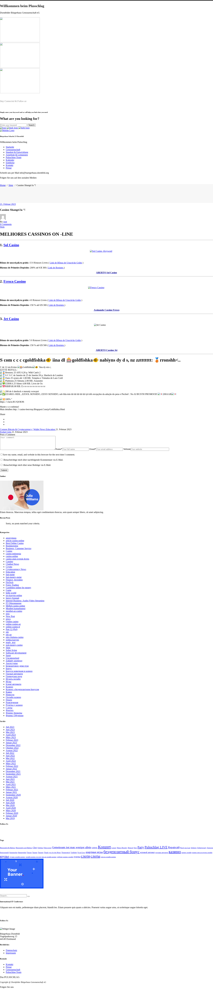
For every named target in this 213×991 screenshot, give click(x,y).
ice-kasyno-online (14, 595)
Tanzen (29, 852)
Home (3, 185)
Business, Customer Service (18, 548)
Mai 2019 (10, 818)
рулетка (77, 857)
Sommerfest (13, 852)
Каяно (9, 692)
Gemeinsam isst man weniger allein (71, 847)
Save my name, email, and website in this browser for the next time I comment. (39, 454)
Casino (9, 551)
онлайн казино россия (33, 857)
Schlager (194, 848)
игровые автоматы (161, 852)
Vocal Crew (81, 852)
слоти (85, 856)
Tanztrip (40, 852)
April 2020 (11, 808)
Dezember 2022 (13, 745)
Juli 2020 (10, 800)
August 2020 (12, 797)
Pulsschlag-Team (13, 972)
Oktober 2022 (12, 748)
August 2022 (12, 750)
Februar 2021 (12, 789)
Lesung (113, 848)
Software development (16, 653)
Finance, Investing (14, 580)
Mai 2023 (10, 732)
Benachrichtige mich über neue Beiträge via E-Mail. (27, 465)
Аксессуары (12, 663)
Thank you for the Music (52, 852)
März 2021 (11, 787)
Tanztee (34, 852)
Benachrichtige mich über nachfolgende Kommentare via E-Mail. (33, 460)
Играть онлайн (13, 679)
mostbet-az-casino (14, 611)
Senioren (210, 848)
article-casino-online (15, 540)
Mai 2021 (10, 782)
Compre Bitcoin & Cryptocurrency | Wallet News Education (28, 429)
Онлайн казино (13, 697)
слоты (95, 856)
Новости (10, 694)
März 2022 (11, 763)
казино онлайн (187, 852)
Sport (8, 655)
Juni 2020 (10, 802)
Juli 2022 (10, 753)
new (8, 613)
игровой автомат (147, 852)
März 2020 (11, 810)
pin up (9, 634)
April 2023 (11, 735)
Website (127, 449)
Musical (130, 848)
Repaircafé (174, 847)
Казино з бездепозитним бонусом (22, 689)
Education (10, 572)
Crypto (9, 566)
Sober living (11, 650)
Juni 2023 (10, 729)
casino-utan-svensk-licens (17, 559)
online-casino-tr (13, 627)
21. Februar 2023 (8, 204)
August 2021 (12, 776)
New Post (10, 616)
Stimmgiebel (22, 852)
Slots (11, 185)
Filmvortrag (48, 848)
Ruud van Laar (185, 848)
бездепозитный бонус (121, 852)
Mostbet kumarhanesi (15, 608)
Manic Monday (122, 848)
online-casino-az (13, 624)
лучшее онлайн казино (17, 857)
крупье (4, 856)
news (8, 619)
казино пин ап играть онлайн (202, 852)
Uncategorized (12, 658)
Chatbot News (12, 564)
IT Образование (13, 603)
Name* (58, 449)
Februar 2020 (12, 813)
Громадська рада (14, 676)
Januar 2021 (11, 792)
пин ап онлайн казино (49, 857)
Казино (9, 687)
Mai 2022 (10, 758)
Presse (9, 967)
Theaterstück (65, 852)
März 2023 (11, 737)
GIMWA (94, 848)
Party (141, 847)
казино (175, 851)
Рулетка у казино (14, 705)
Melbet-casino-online (15, 606)
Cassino (9, 561)
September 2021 (13, 774)
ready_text (10, 642)
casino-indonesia (13, 553)
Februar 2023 (12, 740)
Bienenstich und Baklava (24, 848)
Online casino (12, 621)
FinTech (9, 582)
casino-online (12, 556)
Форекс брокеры (14, 713)
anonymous (11, 538)
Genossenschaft (13, 969)
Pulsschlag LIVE (156, 847)
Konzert (104, 847)
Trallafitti (74, 852)
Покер (9, 700)
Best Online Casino (15, 543)
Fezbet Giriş (6, 432)
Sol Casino (11, 245)
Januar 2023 (11, 742)
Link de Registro (56, 267)
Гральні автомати (14, 674)
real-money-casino (14, 645)
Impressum (11, 953)
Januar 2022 (11, 769)
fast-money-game (14, 577)
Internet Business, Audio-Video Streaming (25, 600)
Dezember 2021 (13, 771)
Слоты (9, 707)
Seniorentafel (4, 852)
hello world (11, 593)
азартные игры (94, 852)
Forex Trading (12, 585)
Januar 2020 (11, 815)
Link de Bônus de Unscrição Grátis (66, 262)
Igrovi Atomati (12, 598)
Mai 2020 (10, 805)
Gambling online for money (18, 587)
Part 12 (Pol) (11, 629)
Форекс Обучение (14, 715)
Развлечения (12, 702)
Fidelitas (40, 848)
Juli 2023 (10, 727)
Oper (135, 848)
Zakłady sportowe (14, 660)
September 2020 (13, 795)
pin (7, 632)
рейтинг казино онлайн (65, 857)
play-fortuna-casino (14, 637)
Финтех (9, 710)
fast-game (10, 574)
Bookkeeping (12, 546)
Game (8, 590)
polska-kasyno (12, 640)
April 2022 (11, 761)
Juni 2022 (10, 755)
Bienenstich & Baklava (7, 848)
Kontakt (9, 964)
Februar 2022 (12, 766)
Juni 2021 (10, 779)
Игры (8, 681)
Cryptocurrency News (16, 569)
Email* (93, 449)
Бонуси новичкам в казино (19, 671)
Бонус (9, 668)
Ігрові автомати (13, 684)
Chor (35, 847)
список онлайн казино (108, 857)
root (5, 221)
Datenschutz (11, 950)
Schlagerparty (201, 848)
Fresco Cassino (14, 281)
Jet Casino (11, 319)
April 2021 (11, 784)
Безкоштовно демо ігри (17, 666)
